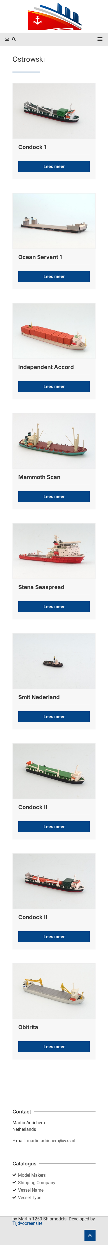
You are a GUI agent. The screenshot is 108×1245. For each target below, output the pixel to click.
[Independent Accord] (54, 331)
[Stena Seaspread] (54, 551)
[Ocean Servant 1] (54, 221)
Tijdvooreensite (27, 1223)
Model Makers (32, 1175)
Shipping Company (36, 1182)
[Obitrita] (54, 991)
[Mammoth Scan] (54, 441)
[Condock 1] (54, 110)
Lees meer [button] (54, 166)
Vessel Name (30, 1190)
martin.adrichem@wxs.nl (51, 1140)
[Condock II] (54, 771)
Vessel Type (29, 1197)
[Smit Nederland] (54, 661)
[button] (100, 39)
